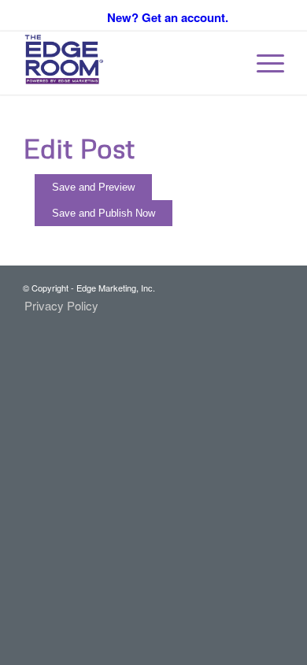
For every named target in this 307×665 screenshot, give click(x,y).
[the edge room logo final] (127, 63)
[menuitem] (262, 63)
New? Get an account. (167, 17)
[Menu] (262, 63)
